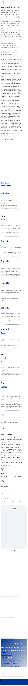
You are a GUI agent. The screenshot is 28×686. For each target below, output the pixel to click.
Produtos (19, 660)
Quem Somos (12, 660)
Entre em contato (15, 663)
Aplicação (6, 661)
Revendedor (7, 663)
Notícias (12, 661)
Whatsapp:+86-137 (4, 657)
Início (5, 660)
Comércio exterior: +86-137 (6, 655)
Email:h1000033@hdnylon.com (7, 652)
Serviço (18, 661)
